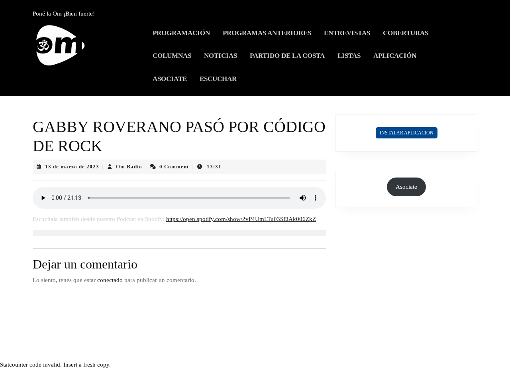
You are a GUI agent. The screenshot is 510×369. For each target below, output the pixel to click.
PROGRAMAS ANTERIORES (267, 33)
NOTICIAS (220, 55)
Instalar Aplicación (407, 133)
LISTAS (349, 55)
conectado (110, 280)
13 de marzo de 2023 (72, 167)
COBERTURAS (405, 33)
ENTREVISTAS (347, 33)
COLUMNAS (172, 55)
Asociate (406, 187)
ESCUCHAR (218, 79)
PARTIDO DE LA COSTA (287, 55)
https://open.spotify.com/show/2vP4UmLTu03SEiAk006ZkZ (241, 219)
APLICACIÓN (394, 55)
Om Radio (129, 167)
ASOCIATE (170, 79)
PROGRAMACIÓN (181, 33)
